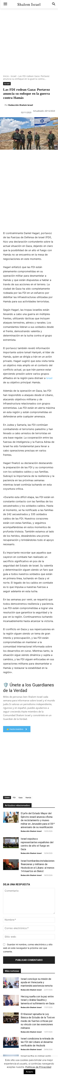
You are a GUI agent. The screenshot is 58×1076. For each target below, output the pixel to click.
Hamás (28, 797)
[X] (10, 156)
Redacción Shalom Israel (20, 105)
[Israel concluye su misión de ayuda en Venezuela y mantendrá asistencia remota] (11, 982)
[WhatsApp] (24, 156)
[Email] (46, 156)
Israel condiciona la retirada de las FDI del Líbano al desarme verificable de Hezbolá (37, 1042)
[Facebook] (3, 156)
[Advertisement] (29, 46)
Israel (13, 76)
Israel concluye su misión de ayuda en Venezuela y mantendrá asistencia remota (36, 982)
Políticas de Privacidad (38, 1067)
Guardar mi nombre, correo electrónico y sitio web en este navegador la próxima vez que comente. (27, 948)
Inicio (6, 76)
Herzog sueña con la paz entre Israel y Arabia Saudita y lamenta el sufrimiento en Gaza (37, 1000)
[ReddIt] (39, 156)
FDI (14, 797)
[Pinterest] (17, 156)
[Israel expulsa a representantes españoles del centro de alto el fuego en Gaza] (11, 842)
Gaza (20, 797)
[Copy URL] (3, 163)
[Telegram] (53, 156)
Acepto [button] (29, 1071)
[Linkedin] (31, 156)
